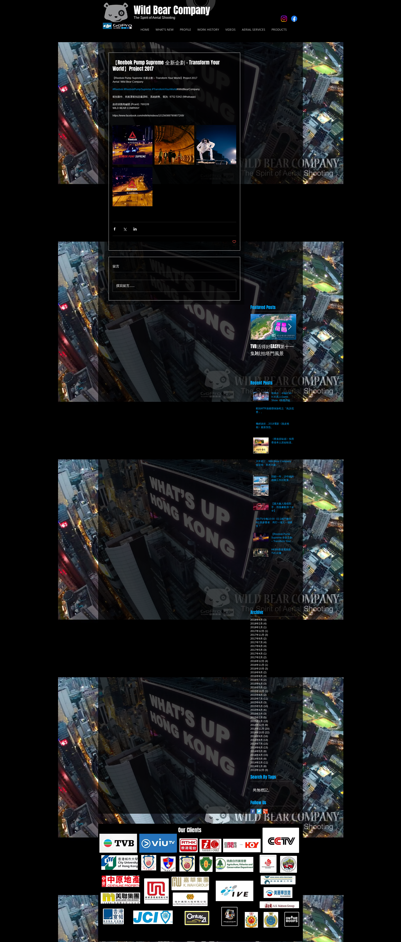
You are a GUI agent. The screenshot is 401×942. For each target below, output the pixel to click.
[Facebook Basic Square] (252, 811)
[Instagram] (284, 19)
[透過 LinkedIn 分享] (135, 229)
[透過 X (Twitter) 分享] (125, 229)
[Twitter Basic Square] (259, 811)
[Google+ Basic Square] (265, 811)
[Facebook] (294, 19)
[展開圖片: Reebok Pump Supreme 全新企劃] (132, 145)
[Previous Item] (257, 327)
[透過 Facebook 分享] (115, 229)
